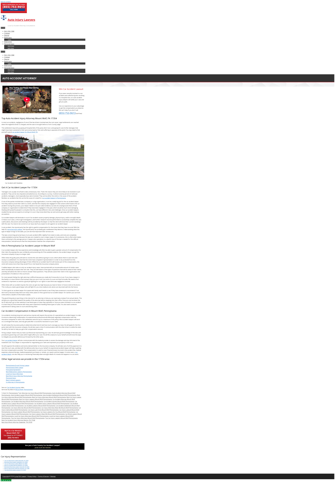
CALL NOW (14, 9)
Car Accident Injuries (13, 387)
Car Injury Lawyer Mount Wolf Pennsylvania (25, 412)
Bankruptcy (8, 38)
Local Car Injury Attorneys (14, 374)
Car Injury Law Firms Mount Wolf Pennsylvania (43, 410)
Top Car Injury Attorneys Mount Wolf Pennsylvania (27, 418)
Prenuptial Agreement (13, 370)
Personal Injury (9, 44)
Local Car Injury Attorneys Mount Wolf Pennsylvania (31, 416)
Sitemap (53, 476)
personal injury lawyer (15, 229)
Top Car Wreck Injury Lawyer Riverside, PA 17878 (16, 460)
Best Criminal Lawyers (13, 380)
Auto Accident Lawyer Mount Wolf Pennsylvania (26, 395)
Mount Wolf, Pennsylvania (24, 390)
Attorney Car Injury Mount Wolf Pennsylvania (36, 393)
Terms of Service (43, 476)
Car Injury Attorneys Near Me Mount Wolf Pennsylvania (59, 408)
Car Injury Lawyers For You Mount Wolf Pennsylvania (57, 412)
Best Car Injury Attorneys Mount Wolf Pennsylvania (49, 397)
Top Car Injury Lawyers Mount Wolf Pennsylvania (61, 418)
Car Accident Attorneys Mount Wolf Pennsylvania (27, 401)
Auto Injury (11, 48)
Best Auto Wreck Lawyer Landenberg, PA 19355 (16, 462)
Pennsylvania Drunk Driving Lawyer (17, 365)
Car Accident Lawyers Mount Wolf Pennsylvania (39, 406)
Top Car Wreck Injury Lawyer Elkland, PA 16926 (15, 463)
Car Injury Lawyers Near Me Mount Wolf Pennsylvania (47, 414)
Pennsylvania (13, 393)
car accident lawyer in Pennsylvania (54, 198)
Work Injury (11, 46)
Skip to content (6, 2)
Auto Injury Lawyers (21, 20)
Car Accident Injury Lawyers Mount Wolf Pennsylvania (51, 403)
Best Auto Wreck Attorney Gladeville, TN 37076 (17, 422)
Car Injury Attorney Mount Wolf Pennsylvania (26, 408)
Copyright (5, 476)
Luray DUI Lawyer (20, 476)
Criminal (7, 33)
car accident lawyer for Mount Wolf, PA (25, 132)
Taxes (9, 40)
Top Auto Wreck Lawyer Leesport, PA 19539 (15, 470)
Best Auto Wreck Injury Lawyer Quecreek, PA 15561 (16, 467)
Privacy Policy (32, 476)
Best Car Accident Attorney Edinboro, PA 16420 (16, 465)
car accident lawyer (11, 340)
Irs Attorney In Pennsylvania (15, 382)
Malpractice (8, 42)
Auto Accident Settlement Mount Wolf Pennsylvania (59, 395)
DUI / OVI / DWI (9, 31)
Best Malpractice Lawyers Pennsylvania (19, 372)
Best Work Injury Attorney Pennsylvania (19, 376)
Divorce (6, 35)
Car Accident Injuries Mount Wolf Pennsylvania (59, 401)
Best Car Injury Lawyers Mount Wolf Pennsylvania (35, 399)
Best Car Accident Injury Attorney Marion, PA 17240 (18, 420)
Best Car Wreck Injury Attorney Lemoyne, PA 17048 (16, 468)
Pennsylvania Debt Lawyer (14, 368)
